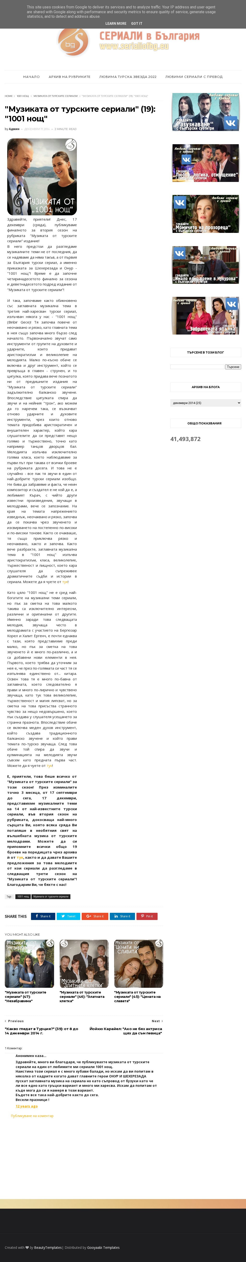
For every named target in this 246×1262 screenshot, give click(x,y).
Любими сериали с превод (194, 77)
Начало (31, 77)
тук (65, 581)
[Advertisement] (84, 1158)
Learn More (115, 23)
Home (9, 96)
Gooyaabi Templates (103, 1247)
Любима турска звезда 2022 (128, 77)
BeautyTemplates (48, 1247)
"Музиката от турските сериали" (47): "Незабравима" (25, 996)
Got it (136, 23)
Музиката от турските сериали (56, 96)
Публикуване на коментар (32, 1115)
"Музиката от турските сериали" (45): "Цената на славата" (137, 996)
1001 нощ (23, 96)
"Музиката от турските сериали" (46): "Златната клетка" (82, 996)
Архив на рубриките (70, 77)
